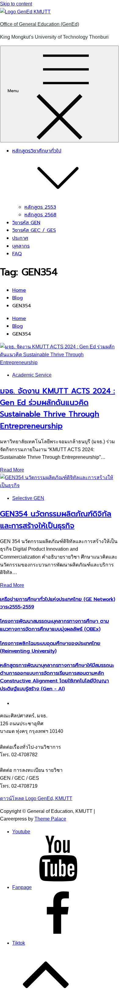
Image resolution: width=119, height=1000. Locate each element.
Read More (12, 469)
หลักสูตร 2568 (40, 214)
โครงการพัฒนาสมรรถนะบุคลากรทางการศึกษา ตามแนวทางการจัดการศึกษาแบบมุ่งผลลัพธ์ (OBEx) (54, 625)
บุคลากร (21, 246)
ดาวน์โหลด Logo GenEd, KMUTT (36, 798)
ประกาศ (20, 238)
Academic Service (32, 375)
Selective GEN (28, 498)
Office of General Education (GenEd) (39, 24)
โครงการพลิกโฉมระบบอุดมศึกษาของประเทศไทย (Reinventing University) (50, 647)
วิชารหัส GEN (26, 222)
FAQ (17, 253)
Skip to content (16, 3)
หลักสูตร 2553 (40, 207)
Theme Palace (50, 818)
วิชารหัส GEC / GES (34, 230)
